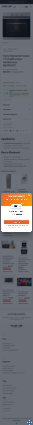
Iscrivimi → (16, 222)
